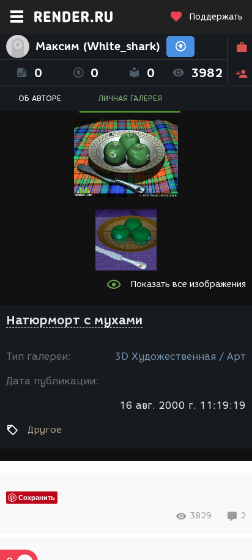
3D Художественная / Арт (180, 356)
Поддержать (216, 17)
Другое (45, 429)
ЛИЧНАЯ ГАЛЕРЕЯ (130, 98)
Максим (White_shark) (97, 46)
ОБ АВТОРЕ (39, 98)
